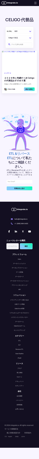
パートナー (19, 400)
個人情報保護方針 (13, 433)
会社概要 (19, 396)
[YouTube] (29, 231)
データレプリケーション (19, 268)
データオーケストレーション (19, 281)
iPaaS (19, 358)
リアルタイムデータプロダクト (19, 313)
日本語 (16, 436)
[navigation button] (35, 3)
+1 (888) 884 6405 (21, 223)
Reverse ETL (19, 349)
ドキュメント (19, 381)
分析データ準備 (20, 304)
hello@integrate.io (20, 219)
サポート (19, 377)
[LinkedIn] (16, 231)
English (10, 436)
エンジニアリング (19, 330)
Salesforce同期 (19, 308)
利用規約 (27, 433)
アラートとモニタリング (19, 285)
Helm (19, 259)
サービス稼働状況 (11, 429)
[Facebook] (9, 231)
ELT (19, 345)
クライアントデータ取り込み (19, 300)
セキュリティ (19, 386)
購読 (26, 246)
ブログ (19, 368)
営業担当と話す (19, 188)
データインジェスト (19, 263)
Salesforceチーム (19, 326)
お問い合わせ (19, 409)
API (19, 289)
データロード (19, 276)
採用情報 (19, 405)
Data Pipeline (19, 353)
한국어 (23, 436)
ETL (19, 341)
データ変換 (19, 272)
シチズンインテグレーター (19, 317)
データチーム (19, 321)
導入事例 (19, 373)
